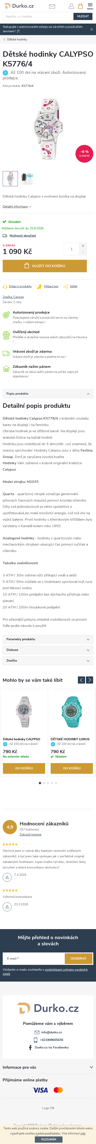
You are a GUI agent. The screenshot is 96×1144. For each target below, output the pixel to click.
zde (82, 1134)
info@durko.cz (51, 1032)
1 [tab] (40, 783)
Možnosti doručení (23, 236)
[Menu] (90, 6)
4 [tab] (52, 783)
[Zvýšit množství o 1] (83, 246)
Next (89, 680)
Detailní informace (15, 206)
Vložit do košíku (48, 266)
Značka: (13, 297)
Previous (81, 680)
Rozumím (48, 1139)
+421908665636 (51, 1040)
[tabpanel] (24, 733)
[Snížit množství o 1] (83, 252)
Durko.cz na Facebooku (52, 1047)
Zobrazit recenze (31, 835)
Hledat (83, 16)
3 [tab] (48, 783)
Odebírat (79, 958)
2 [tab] (44, 783)
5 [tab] (56, 783)
